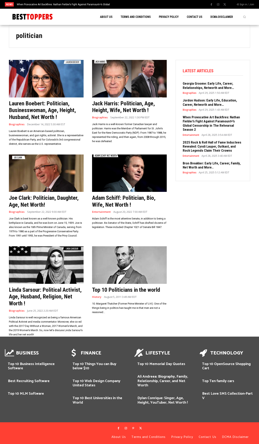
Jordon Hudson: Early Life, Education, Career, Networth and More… (210, 102)
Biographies (16, 124)
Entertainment (101, 212)
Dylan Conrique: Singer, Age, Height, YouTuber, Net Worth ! (162, 400)
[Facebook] (211, 5)
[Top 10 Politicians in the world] (129, 265)
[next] (143, 4)
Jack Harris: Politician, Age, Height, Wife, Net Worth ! (123, 107)
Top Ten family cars (218, 381)
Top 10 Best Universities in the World (97, 400)
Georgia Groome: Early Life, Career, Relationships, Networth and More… (208, 85)
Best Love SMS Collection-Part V (227, 396)
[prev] (137, 4)
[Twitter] (225, 5)
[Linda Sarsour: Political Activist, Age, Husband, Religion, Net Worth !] (46, 265)
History (96, 297)
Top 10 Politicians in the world (126, 289)
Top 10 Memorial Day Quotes (161, 364)
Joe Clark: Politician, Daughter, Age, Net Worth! (44, 201)
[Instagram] (218, 5)
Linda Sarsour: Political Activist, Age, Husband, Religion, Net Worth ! (45, 296)
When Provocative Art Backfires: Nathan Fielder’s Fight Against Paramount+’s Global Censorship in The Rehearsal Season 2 (211, 123)
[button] (244, 16)
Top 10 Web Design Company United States (96, 383)
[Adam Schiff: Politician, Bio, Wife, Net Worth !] (129, 173)
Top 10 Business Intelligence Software (31, 366)
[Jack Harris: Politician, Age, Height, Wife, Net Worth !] (129, 78)
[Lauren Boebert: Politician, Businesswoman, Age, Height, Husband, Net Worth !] (46, 78)
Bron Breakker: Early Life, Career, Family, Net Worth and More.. (212, 165)
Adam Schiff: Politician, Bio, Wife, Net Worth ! (123, 201)
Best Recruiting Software (29, 381)
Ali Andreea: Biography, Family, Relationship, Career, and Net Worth (162, 381)
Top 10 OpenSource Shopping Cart (226, 366)
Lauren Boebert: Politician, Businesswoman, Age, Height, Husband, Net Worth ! (42, 110)
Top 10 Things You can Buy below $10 (94, 366)
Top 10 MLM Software (26, 394)
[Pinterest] (133, 428)
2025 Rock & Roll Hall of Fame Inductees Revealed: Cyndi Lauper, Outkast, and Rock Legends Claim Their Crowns (212, 146)
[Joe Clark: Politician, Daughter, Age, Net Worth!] (46, 173)
